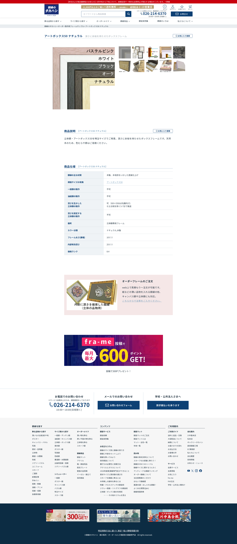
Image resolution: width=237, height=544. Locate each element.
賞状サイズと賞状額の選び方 (111, 474)
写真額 (57, 452)
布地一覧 (137, 445)
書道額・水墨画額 (61, 459)
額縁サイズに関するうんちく (145, 467)
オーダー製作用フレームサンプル (71, 26)
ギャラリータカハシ (195, 442)
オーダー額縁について (142, 474)
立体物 (34, 452)
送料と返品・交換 (175, 435)
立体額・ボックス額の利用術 (111, 491)
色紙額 (57, 456)
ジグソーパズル (38, 463)
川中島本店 (191, 435)
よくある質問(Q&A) (141, 488)
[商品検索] (128, 14)
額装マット (81, 457)
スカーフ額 (59, 495)
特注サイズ (59, 491)
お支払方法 (172, 449)
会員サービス (173, 467)
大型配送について (175, 439)
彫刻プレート (82, 467)
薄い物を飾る (82, 435)
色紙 (34, 459)
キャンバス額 (60, 485)
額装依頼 (103, 435)
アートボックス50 (115, 182)
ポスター (35, 439)
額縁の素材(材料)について (144, 457)
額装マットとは (140, 439)
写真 (34, 445)
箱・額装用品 (82, 464)
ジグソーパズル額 (61, 466)
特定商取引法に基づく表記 (110, 530)
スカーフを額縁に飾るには (110, 478)
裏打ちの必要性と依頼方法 (110, 464)
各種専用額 (36, 494)
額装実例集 (104, 439)
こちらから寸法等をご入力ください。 (142, 300)
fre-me (170, 478)
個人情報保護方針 (131, 530)
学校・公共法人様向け (176, 485)
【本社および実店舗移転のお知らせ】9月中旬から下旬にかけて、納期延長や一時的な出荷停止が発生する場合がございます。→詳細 (118, 1)
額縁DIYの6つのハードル (143, 464)
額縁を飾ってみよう (107, 457)
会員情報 (171, 471)
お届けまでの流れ (175, 445)
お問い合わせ (173, 456)
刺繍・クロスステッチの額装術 (112, 485)
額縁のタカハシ (50, 26)
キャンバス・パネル (40, 442)
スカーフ (35, 470)
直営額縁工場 (192, 445)
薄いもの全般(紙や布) (40, 435)
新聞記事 (35, 477)
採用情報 (190, 459)
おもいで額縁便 (140, 481)
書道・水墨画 (37, 456)
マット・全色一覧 (141, 442)
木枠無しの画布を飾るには (110, 481)
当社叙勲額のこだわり (142, 478)
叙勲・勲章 (36, 484)
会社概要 (190, 456)
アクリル (80, 460)
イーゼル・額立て (84, 474)
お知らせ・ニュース (195, 463)
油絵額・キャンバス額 (63, 439)
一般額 (57, 478)
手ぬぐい (35, 480)
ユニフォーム (37, 466)
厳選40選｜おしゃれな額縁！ (145, 485)
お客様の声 (172, 452)
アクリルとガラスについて (110, 467)
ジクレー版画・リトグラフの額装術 (114, 488)
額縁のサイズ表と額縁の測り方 (112, 450)
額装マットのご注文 (141, 435)
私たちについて (193, 452)
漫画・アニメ (37, 487)
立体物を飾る (82, 442)
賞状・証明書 (37, 449)
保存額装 (80, 478)
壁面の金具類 (82, 471)
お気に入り (172, 474)
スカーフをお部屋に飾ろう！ (145, 460)
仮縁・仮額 (36, 490)
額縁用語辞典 (139, 491)
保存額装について (107, 460)
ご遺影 (34, 473)
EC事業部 (191, 449)
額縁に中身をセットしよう (110, 453)
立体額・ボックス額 (62, 442)
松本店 (190, 439)
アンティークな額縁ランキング (146, 471)
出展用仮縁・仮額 (61, 463)
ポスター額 (59, 449)
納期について (173, 442)
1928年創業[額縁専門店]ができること (114, 471)
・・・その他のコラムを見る (113, 495)
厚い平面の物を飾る (85, 439)
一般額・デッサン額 (62, 435)
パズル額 (58, 488)
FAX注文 (171, 481)
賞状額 (57, 445)
